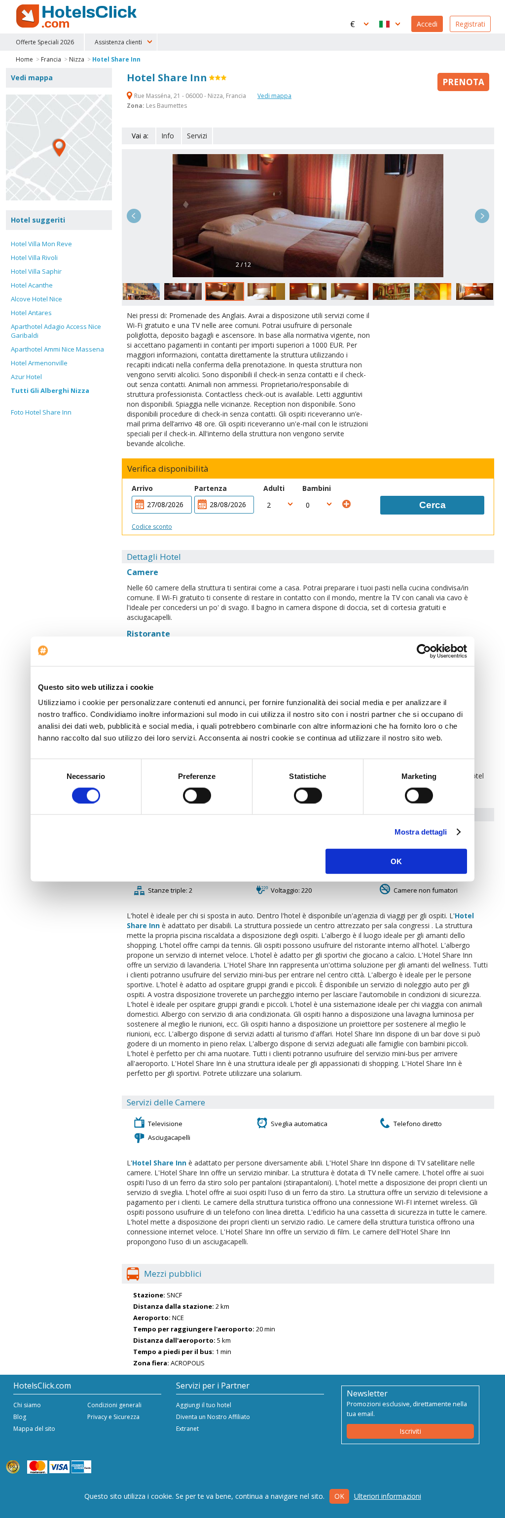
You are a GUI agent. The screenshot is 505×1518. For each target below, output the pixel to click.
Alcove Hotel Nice (36, 298)
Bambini (316, 488)
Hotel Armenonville (39, 362)
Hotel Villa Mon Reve (41, 243)
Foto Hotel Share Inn (41, 412)
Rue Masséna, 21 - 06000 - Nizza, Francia (190, 96)
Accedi (427, 24)
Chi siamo (27, 1405)
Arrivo (142, 488)
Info (167, 135)
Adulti (274, 488)
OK (396, 861)
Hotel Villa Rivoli (34, 257)
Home (24, 59)
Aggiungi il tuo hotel (203, 1405)
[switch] (197, 795)
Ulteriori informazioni (387, 1496)
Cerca (432, 505)
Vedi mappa (274, 96)
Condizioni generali (114, 1405)
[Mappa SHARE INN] (59, 147)
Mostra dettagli (421, 831)
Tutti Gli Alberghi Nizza (50, 390)
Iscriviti (410, 1431)
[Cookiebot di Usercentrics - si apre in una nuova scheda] (424, 651)
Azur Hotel (26, 376)
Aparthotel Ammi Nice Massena (57, 349)
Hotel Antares (31, 312)
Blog (19, 1417)
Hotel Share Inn (116, 59)
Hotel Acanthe (32, 285)
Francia (51, 59)
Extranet (187, 1428)
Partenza (210, 488)
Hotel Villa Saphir (36, 271)
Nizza (76, 59)
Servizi (197, 135)
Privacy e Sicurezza (113, 1417)
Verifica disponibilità (168, 469)
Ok (339, 1496)
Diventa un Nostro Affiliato (213, 1417)
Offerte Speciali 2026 (45, 42)
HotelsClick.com (77, 16)
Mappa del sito (34, 1428)
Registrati (470, 24)
